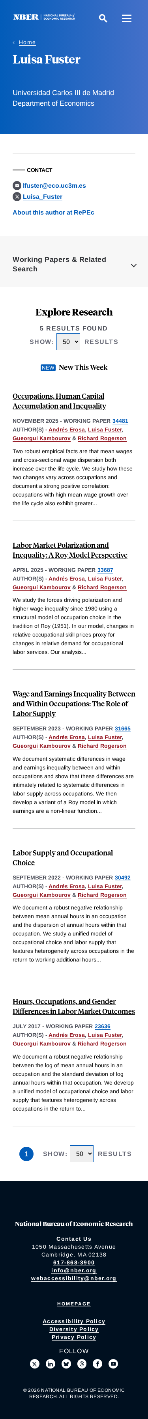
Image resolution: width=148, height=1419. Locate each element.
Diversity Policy (74, 1329)
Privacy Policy (74, 1337)
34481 (120, 421)
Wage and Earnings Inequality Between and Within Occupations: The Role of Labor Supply (74, 703)
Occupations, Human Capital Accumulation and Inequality (59, 401)
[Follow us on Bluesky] (66, 1364)
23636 (103, 1026)
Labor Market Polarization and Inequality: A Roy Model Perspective (70, 550)
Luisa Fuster (105, 429)
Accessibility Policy (74, 1321)
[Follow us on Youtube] (113, 1364)
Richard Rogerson (102, 438)
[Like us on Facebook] (97, 1364)
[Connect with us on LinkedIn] (50, 1364)
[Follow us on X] (34, 1364)
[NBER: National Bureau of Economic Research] (46, 18)
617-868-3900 (74, 1262)
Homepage (74, 1304)
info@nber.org (73, 1270)
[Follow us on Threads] (82, 1364)
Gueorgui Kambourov (42, 438)
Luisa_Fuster (42, 196)
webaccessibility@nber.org (73, 1278)
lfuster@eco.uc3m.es (54, 185)
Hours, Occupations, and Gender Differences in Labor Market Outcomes (74, 1006)
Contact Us (74, 1239)
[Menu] (126, 18)
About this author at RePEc (53, 212)
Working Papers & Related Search (59, 264)
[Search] (103, 18)
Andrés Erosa (67, 429)
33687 (105, 570)
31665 (123, 728)
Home (27, 42)
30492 (123, 877)
